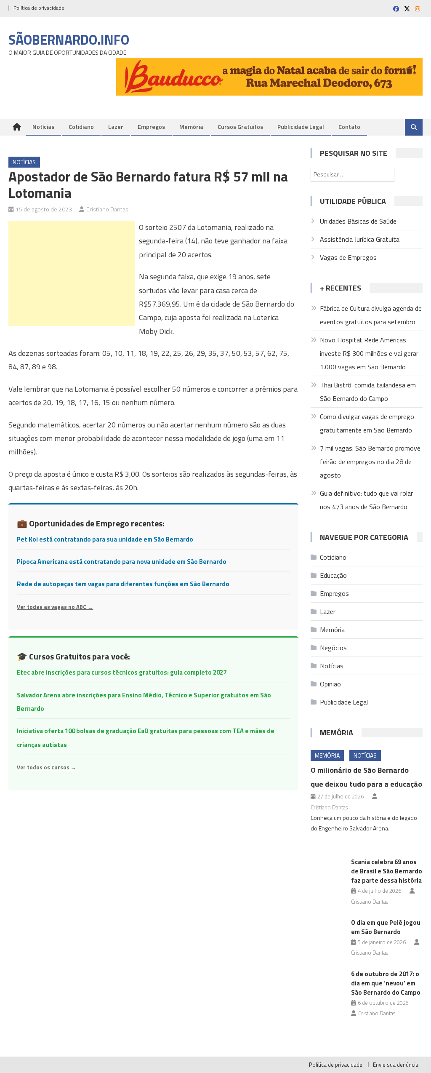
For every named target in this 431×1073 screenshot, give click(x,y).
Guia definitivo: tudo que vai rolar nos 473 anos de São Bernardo (366, 500)
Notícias (43, 126)
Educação (333, 575)
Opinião (330, 684)
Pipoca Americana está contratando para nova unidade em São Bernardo (121, 561)
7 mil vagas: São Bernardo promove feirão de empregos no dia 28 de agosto (370, 461)
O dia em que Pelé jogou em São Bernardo (385, 927)
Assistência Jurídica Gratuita (359, 239)
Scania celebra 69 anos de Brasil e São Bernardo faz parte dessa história (386, 871)
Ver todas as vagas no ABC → (55, 607)
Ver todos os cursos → (46, 767)
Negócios (333, 648)
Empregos (151, 126)
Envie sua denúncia (395, 1064)
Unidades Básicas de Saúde (358, 221)
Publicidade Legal (300, 126)
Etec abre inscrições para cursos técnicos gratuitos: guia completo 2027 (121, 672)
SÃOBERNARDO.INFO (68, 39)
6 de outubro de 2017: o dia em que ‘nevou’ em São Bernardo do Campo (385, 983)
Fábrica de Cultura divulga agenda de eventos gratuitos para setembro (371, 315)
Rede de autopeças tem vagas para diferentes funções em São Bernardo (123, 584)
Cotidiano (81, 126)
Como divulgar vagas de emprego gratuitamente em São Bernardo (367, 423)
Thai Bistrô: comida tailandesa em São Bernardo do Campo (368, 391)
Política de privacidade (38, 8)
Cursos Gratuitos (240, 126)
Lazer (115, 126)
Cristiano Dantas (107, 209)
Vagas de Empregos (348, 257)
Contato (349, 126)
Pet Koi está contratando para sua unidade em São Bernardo (105, 539)
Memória (191, 126)
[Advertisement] (71, 273)
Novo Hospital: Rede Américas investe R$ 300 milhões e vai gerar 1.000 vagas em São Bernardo (369, 353)
